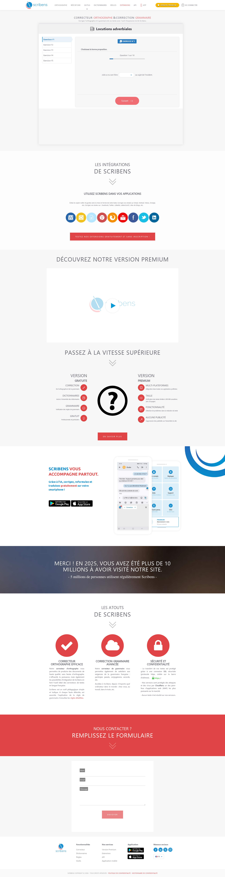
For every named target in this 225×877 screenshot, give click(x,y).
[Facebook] (156, 850)
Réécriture (76, 5)
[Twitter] (165, 850)
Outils (87, 5)
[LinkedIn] (160, 850)
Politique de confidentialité (119, 873)
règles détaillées (76, 698)
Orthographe (61, 5)
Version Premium (109, 849)
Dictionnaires (100, 5)
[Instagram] (170, 850)
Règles (113, 5)
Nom (82, 770)
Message (83, 789)
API (135, 5)
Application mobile (109, 861)
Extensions (125, 5)
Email (82, 779)
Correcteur (80, 849)
